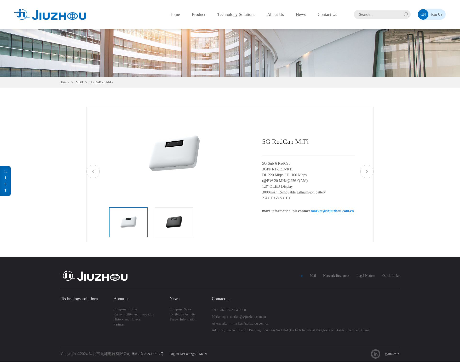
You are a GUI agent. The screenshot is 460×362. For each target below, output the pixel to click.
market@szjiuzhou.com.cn (332, 211)
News (301, 14)
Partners (119, 324)
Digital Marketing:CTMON (188, 354)
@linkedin (392, 354)
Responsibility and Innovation (134, 314)
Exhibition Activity (183, 314)
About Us (275, 14)
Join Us (436, 14)
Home (174, 14)
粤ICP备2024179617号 (148, 354)
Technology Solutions (236, 14)
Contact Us (327, 14)
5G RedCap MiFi (101, 82)
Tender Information (183, 319)
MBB (79, 82)
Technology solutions (79, 298)
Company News (180, 309)
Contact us (221, 298)
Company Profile (125, 309)
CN (423, 14)
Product (198, 14)
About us (121, 298)
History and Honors (127, 319)
